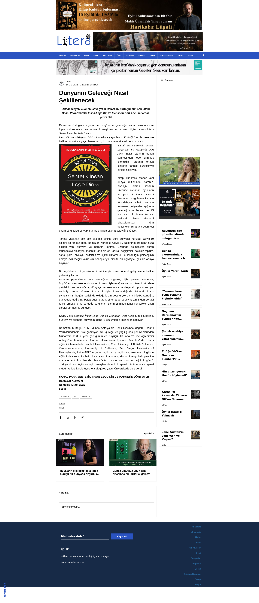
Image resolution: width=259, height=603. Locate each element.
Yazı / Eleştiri (194, 548)
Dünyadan (196, 558)
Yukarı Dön (4, 590)
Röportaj (196, 563)
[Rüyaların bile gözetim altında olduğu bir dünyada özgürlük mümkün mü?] (80, 452)
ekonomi (86, 396)
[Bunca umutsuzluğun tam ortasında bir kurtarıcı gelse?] (132, 452)
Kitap (61, 408)
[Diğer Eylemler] (152, 83)
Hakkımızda (195, 532)
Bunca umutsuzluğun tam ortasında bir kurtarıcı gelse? (131, 472)
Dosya (198, 579)
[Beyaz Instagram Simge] (62, 549)
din (75, 396)
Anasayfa (196, 527)
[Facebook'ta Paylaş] (60, 417)
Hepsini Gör (148, 433)
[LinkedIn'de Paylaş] (75, 417)
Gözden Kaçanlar (192, 574)
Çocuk (198, 569)
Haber (62, 403)
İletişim (197, 584)
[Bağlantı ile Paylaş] (82, 417)
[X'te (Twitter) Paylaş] (67, 417)
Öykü (198, 553)
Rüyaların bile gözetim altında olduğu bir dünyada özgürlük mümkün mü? (79, 472)
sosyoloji (65, 396)
